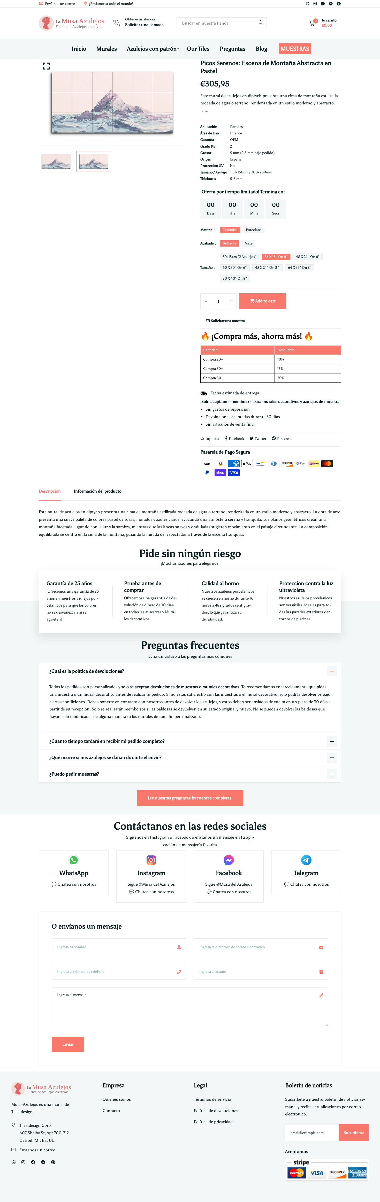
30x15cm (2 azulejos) (239, 257)
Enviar (68, 1044)
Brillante (229, 243)
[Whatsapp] (308, 4)
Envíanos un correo (59, 4)
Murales (106, 48)
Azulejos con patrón (152, 48)
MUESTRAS (295, 48)
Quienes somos (117, 1099)
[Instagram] (315, 4)
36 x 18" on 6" (276, 257)
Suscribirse (354, 1132)
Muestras (153, 612)
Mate (249, 243)
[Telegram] (331, 4)
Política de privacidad (213, 1121)
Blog (261, 48)
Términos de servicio (212, 1099)
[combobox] (222, 23)
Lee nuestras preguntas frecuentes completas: (190, 797)
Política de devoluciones (216, 1110)
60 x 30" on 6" (235, 267)
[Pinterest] (339, 4)
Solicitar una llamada (144, 24)
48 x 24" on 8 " (267, 267)
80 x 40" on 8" (235, 278)
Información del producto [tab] (97, 491)
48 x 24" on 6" (308, 257)
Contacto (111, 1110)
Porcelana (254, 230)
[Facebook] (323, 4)
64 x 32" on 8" (299, 267)
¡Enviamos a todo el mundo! (110, 4)
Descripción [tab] (50, 491)
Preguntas (232, 48)
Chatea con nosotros (77, 884)
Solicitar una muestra (227, 321)
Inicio (79, 48)
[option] (112, 102)
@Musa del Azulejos (157, 884)
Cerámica (230, 230)
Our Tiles (198, 48)
